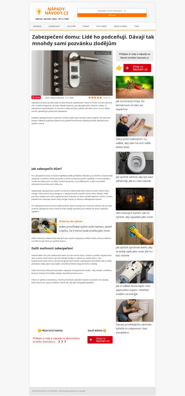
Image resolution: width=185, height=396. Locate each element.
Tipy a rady (101, 26)
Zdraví (86, 26)
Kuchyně (71, 26)
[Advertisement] (72, 146)
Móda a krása (120, 26)
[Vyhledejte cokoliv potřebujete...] (112, 11)
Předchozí (52, 330)
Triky (136, 26)
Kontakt (82, 391)
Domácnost (54, 26)
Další (95, 330)
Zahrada (37, 26)
